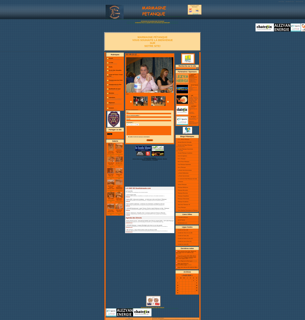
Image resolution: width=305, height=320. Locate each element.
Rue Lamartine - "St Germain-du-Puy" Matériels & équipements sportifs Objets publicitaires (193, 121)
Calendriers (112, 97)
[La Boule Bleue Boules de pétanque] (143, 146)
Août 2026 (187, 275)
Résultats (111, 93)
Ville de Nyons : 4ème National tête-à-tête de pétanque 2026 (141, 229)
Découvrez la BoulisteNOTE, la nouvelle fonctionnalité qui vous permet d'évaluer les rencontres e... (147, 226)
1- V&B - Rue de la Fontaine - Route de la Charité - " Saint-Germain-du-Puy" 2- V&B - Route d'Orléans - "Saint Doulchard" (193, 100)
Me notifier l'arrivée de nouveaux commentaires (139, 136)
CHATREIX (193, 106)
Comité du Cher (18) (183, 230)
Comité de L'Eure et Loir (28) (185, 232)
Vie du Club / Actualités (115, 70)
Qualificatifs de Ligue (115, 88)
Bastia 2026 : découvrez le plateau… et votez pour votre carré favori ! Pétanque (146, 199)
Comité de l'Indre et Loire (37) (185, 238)
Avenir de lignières (182, 156)
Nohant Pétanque (182, 184)
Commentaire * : (130, 122)
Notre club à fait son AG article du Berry (187, 267)
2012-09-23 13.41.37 (111, 163)
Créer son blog (281, 1)
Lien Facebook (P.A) (180, 146)
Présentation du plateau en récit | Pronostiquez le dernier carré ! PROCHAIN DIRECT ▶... (145, 221)
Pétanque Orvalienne (183, 201)
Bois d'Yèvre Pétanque (183, 161)
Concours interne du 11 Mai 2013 (119, 151)
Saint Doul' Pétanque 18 (184, 204)
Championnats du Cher (115, 84)
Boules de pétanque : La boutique (150, 160)
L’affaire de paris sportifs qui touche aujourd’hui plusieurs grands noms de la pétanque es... (145, 205)
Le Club (111, 62)
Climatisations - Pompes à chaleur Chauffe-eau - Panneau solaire (193, 80)
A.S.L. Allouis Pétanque (183, 139)
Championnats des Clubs (116, 80)
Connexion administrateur (158, 318)
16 (196, 285)
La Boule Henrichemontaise (185, 170)
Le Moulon (180, 181)
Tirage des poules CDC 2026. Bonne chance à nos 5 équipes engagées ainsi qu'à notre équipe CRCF (186, 257)
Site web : (128, 119)
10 (177, 285)
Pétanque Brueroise (183, 193)
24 (177, 290)
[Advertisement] (149, 175)
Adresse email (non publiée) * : (133, 115)
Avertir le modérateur (299, 1)
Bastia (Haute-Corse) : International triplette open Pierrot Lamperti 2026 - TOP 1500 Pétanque (150, 220)
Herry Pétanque (182, 167)
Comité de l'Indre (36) (183, 235)
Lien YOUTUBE (179, 150)
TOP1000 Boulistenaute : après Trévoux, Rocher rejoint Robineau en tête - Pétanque (147, 208)
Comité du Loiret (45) (183, 244)
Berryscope (148, 158)
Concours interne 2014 (111, 152)
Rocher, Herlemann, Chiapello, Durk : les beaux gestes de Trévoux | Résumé (145, 212)
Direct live (165, 158)
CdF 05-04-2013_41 (111, 175)
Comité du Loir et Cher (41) (185, 241)
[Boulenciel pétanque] (158, 146)
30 (196, 290)
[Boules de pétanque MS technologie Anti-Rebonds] (143, 151)
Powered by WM (129, 319)
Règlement (112, 102)
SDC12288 (111, 198)
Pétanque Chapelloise (183, 196)
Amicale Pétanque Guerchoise (185, 149)
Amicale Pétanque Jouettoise (185, 153)
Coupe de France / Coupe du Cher (115, 75)
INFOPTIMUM (194, 85)
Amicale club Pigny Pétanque (185, 145)
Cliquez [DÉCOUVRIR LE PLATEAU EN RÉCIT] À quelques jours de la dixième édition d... (145, 200)
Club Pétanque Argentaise (184, 164)
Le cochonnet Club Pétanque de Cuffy (187, 178)
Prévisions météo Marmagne (194, 6)
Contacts (111, 108)
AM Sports (193, 116)
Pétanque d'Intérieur (150, 157)
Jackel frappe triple (131, 194)
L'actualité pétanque (183, 217)
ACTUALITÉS (129, 191)
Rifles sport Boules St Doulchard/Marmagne (182, 264)
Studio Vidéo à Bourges (157, 158)
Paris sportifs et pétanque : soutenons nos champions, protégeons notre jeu (145, 203)
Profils (110, 67)
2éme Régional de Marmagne (185, 261)
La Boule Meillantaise (183, 173)
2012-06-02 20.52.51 (119, 211)
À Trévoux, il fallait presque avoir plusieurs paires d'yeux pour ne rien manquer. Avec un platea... (146, 214)
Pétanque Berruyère (183, 190)
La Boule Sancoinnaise (183, 176)
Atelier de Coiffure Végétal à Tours (139, 158)
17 (177, 287)
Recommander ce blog (290, 1)
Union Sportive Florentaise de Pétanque (188, 210)
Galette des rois (119, 175)
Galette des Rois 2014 (119, 199)
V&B (192, 95)
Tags (129, 318)
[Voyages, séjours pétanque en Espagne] (158, 151)
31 (177, 292)
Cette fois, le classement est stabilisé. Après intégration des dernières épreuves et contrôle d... (146, 209)
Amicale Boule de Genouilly (184, 142)
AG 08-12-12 (119, 163)
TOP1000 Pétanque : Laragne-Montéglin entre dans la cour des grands (144, 225)
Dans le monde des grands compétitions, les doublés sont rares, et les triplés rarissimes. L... (145, 195)
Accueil (111, 58)
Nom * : (128, 112)
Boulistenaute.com (182, 223)
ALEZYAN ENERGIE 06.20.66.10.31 (193, 76)
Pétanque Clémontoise (183, 198)
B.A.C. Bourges (181, 158)
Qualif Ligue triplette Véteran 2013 (110, 187)
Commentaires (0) (111, 155)
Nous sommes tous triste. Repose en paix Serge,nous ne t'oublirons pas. (186, 252)
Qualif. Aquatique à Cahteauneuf (119, 187)
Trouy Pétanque (182, 207)
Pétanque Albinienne (183, 187)
